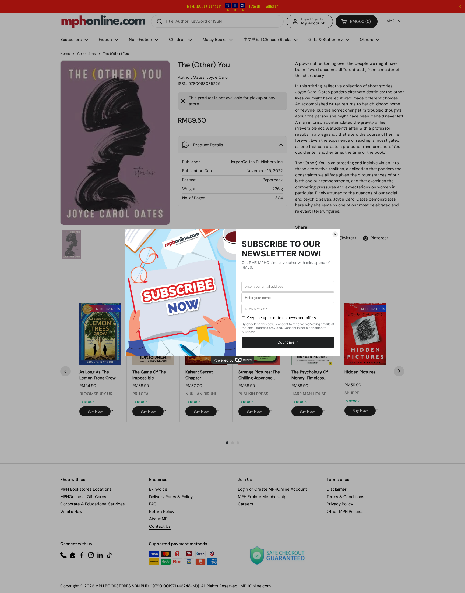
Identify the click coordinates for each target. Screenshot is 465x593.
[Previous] (65, 371)
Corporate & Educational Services (92, 504)
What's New (71, 511)
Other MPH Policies (345, 511)
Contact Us (160, 526)
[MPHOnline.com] (103, 21)
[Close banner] (459, 6)
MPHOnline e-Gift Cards (83, 496)
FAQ (153, 504)
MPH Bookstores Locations (86, 489)
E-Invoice (158, 489)
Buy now (95, 411)
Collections (86, 53)
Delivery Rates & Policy (171, 496)
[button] (357, 21)
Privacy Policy (340, 504)
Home (65, 53)
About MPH (159, 518)
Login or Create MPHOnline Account (272, 489)
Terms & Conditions (345, 496)
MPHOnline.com (256, 586)
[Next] (399, 371)
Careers (245, 504)
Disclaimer (337, 489)
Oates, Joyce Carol (210, 77)
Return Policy (161, 511)
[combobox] (217, 21)
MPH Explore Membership (262, 496)
